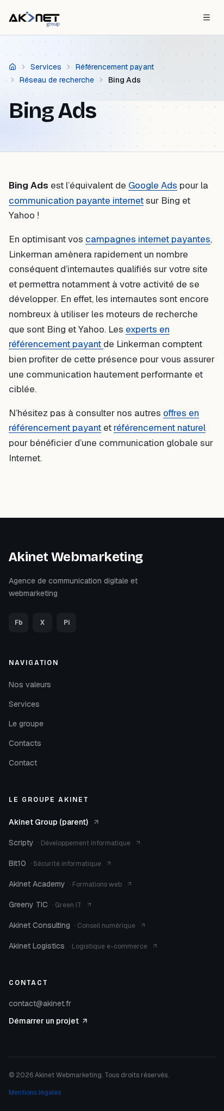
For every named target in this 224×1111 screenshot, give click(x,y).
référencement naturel (160, 428)
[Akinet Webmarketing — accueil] (34, 17)
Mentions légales (35, 1092)
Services (45, 67)
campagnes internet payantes (147, 239)
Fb (19, 622)
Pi (67, 622)
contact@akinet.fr (40, 1003)
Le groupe (26, 724)
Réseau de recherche (57, 80)
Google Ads (152, 185)
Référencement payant (115, 67)
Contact (23, 763)
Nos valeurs (30, 684)
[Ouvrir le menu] (206, 17)
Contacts (25, 743)
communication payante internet (76, 200)
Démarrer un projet (44, 1021)
